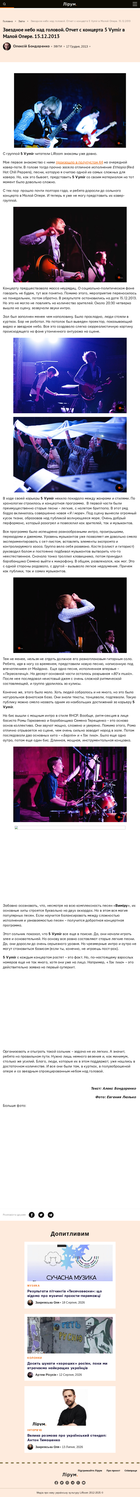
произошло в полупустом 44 (79, 162)
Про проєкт (113, 1470)
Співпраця (131, 1470)
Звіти (58, 46)
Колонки (34, 1357)
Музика (33, 1285)
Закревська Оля (47, 1302)
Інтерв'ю (34, 1430)
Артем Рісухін (45, 1374)
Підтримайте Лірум (90, 1470)
